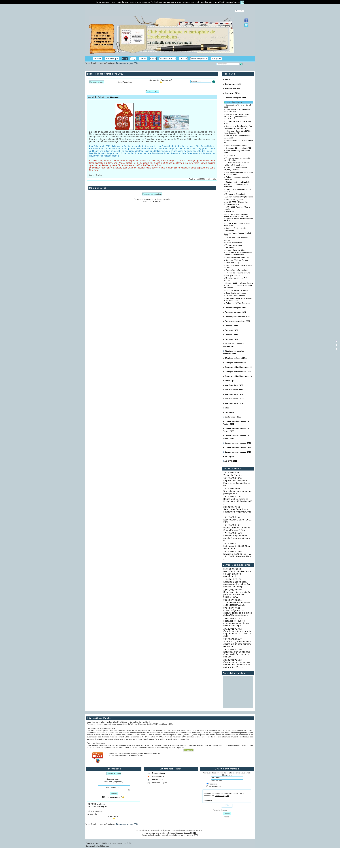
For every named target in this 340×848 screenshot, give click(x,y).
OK (242, 2)
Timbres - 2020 (231, 335)
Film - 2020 (229, 412)
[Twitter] (246, 26)
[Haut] (336, 341)
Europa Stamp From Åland (237, 270)
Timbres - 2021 (231, 330)
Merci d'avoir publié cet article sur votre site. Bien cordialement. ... (237, 573)
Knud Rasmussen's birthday (237, 257)
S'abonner (212, 784)
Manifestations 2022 (234, 390)
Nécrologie (229, 381)
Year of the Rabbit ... (232, 475)
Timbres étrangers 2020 (235, 312)
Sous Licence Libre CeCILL (122, 843)
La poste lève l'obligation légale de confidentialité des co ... (236, 483)
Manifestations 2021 (234, 394)
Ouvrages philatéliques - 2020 (238, 376)
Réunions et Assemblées (236, 358)
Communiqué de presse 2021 (238, 447)
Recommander (158, 776)
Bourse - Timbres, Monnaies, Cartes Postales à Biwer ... (236, 529)
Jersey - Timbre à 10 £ (235, 250)
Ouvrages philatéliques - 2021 (238, 372)
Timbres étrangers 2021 (235, 308)
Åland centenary (232, 263)
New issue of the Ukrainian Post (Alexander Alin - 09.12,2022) (238, 127)
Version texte (157, 780)
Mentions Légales (159, 783)
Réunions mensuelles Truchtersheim (233, 352)
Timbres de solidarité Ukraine (238, 273)
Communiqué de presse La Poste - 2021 (236, 422)
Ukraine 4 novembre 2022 (236, 145)
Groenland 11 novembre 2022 (238, 148)
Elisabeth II (230, 155)
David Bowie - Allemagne (236, 293)
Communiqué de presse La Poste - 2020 (236, 429)
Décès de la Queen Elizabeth (238, 182)
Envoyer (113, 794)
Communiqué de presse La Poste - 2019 (236, 437)
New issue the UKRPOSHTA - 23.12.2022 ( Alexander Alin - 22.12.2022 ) (237, 116)
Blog (111, 63)
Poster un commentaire (152, 194)
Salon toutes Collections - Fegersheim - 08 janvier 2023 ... (237, 511)
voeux (227, 80)
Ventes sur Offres (232, 93)
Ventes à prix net (232, 89)
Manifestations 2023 (234, 385)
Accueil (104, 63)
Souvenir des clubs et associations (233, 345)
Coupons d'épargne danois (237, 290)
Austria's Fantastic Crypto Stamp (239, 197)
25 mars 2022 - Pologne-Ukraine (239, 283)
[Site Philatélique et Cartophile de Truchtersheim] (161, 53)
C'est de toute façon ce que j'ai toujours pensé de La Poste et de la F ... (237, 633)
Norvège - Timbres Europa (237, 260)
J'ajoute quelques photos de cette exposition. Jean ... (236, 603)
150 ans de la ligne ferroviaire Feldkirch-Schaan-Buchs (237, 164)
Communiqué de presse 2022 (238, 443)
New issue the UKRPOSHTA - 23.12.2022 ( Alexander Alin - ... (237, 556)
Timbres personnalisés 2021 (237, 321)
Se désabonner (214, 786)
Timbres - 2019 (231, 339)
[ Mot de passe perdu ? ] (114, 797)
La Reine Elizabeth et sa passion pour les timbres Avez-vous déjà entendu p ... (237, 584)
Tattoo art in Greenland (235, 194)
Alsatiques (229, 456)
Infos (227, 408)
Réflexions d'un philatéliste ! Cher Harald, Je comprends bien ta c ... (237, 654)
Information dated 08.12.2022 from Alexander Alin (237, 132)
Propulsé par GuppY (93, 843)
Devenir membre (96, 82)
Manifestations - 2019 (234, 403)
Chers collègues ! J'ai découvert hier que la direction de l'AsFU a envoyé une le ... (237, 612)
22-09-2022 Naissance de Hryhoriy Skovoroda (235, 168)
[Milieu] (336, 345)
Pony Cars (230, 212)
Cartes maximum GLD (235, 242)
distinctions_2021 (233, 84)
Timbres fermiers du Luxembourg (233, 246)
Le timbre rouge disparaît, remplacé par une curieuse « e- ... (236, 538)
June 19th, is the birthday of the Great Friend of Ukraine (238, 254)
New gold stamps (233, 275)
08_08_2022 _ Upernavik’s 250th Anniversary (236, 203)
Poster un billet (152, 91)
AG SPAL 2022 (230, 461)
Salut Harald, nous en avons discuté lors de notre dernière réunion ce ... (237, 643)
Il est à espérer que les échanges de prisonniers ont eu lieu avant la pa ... (236, 623)
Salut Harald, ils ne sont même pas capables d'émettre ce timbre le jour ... (237, 594)
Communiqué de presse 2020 (238, 452)
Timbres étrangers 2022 (235, 98)
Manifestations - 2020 (234, 399)
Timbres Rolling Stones (235, 296)
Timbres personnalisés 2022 (237, 317)
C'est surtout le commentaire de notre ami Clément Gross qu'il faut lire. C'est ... (236, 664)
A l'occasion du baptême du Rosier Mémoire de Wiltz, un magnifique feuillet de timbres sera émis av (238, 217)
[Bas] (336, 349)
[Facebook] (246, 22)
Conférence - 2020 (233, 417)
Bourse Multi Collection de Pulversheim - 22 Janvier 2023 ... (237, 501)
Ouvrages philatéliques (235, 363)
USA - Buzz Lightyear (234, 199)
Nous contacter (158, 773)
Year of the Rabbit (234, 102)
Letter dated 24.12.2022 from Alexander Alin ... (236, 547)
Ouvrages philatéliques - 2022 (238, 367)
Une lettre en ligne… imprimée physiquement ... (237, 492)
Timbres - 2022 (231, 326)
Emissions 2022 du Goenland (238, 303)
